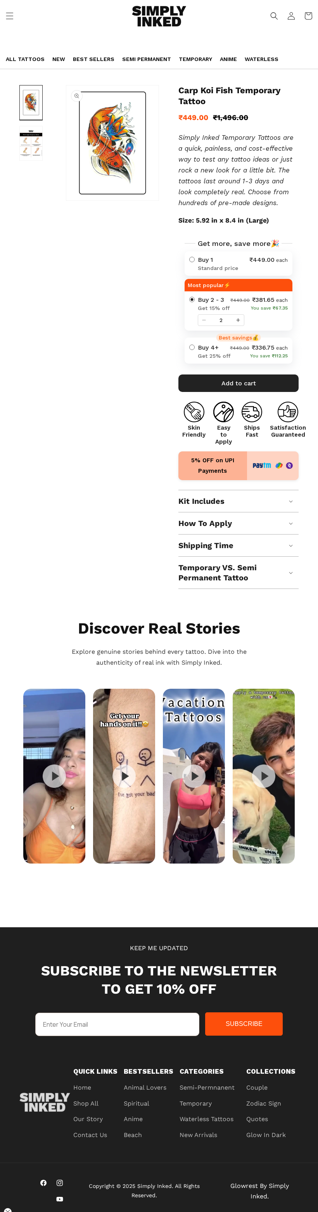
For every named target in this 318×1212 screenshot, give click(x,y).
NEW (58, 59)
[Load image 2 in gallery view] (31, 143)
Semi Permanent (146, 59)
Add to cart (238, 383)
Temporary (195, 59)
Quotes (257, 1119)
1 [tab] (178, 871)
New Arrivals (198, 1135)
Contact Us (90, 1135)
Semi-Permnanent (207, 1087)
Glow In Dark (266, 1135)
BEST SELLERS (93, 59)
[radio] (238, 263)
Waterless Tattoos (206, 1119)
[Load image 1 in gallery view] (31, 102)
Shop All (86, 1103)
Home (82, 1087)
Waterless (261, 59)
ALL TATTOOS (25, 59)
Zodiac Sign (263, 1103)
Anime (228, 59)
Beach (133, 1135)
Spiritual (136, 1103)
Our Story (88, 1119)
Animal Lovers (145, 1087)
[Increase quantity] (238, 320)
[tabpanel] (54, 776)
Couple (257, 1087)
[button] (9, 15)
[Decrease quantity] (204, 320)
